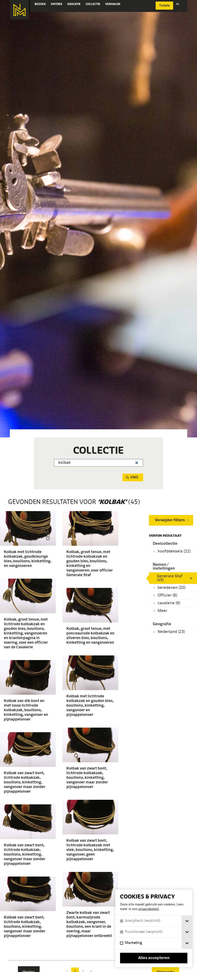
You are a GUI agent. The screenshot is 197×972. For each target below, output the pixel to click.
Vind (134, 477)
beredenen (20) (171, 588)
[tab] (187, 921)
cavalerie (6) (169, 603)
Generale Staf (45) (170, 578)
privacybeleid (148, 909)
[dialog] (153, 928)
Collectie (93, 4)
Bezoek (40, 4)
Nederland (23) (171, 632)
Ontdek (56, 4)
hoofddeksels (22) (174, 551)
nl (178, 4)
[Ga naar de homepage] (19, 10)
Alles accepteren (153, 958)
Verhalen (112, 4)
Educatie (74, 4)
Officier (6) (167, 595)
